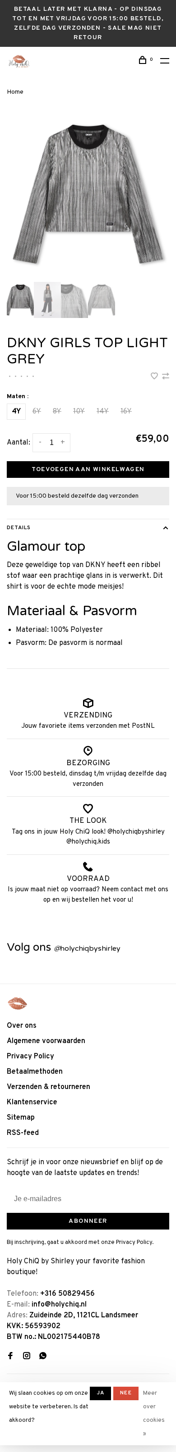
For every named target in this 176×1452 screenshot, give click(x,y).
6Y (36, 411)
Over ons (22, 1025)
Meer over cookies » (154, 1414)
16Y (126, 411)
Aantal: (18, 442)
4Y (16, 411)
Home (15, 92)
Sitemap (21, 1117)
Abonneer (88, 1221)
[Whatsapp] (42, 1356)
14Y (103, 411)
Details (19, 527)
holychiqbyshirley (87, 948)
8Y (57, 411)
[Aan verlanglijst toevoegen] (155, 377)
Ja (100, 1393)
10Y (79, 411)
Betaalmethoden (35, 1071)
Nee (126, 1393)
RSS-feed (23, 1133)
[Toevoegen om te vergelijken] (165, 377)
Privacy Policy (30, 1056)
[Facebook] (10, 1356)
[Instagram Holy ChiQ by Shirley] (26, 1356)
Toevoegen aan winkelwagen (88, 469)
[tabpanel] (88, 194)
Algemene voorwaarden (46, 1041)
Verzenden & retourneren (48, 1087)
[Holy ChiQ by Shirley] (17, 1003)
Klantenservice (32, 1102)
